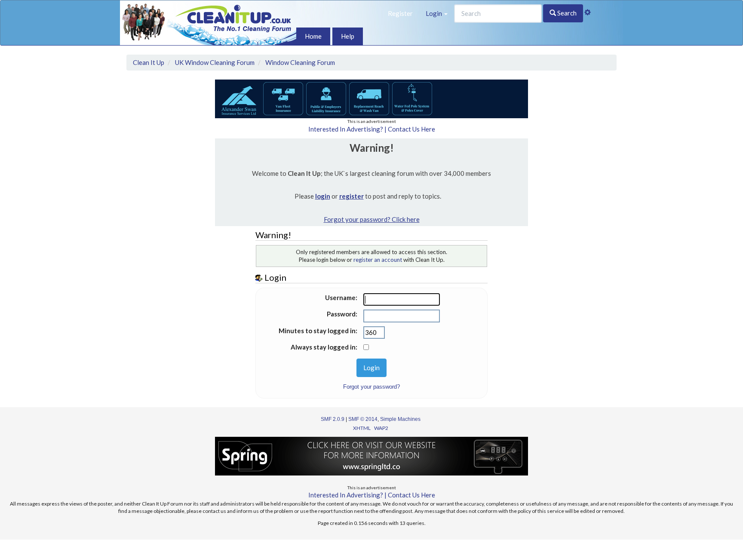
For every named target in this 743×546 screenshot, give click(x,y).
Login (434, 13)
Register (400, 13)
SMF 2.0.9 (332, 419)
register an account (377, 259)
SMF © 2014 (363, 419)
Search (566, 13)
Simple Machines (400, 419)
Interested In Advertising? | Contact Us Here (371, 129)
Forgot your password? (371, 386)
